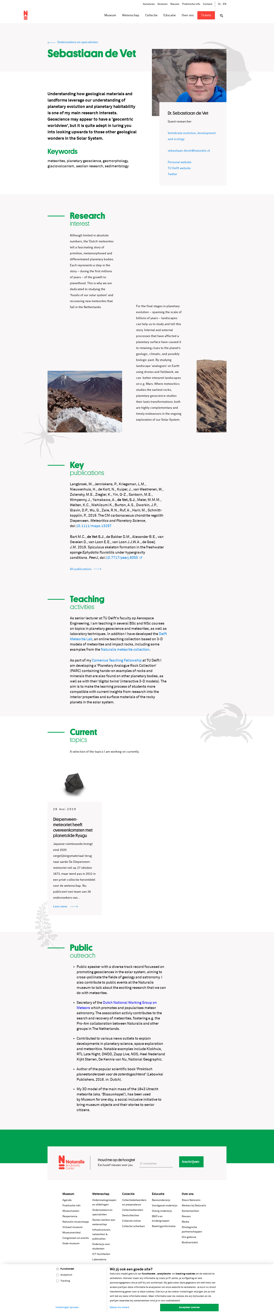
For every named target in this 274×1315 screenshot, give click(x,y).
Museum (68, 1194)
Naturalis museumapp (75, 1222)
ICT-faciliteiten (101, 1254)
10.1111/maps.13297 (93, 526)
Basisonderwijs (161, 1200)
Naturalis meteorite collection (125, 649)
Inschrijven (190, 1162)
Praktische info (191, 4)
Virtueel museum (72, 1227)
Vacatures (149, 4)
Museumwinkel (71, 1232)
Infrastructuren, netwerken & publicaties (101, 1234)
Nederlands (220, 4)
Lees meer (60, 906)
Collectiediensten (132, 1210)
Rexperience (69, 1216)
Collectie (128, 1194)
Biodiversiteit (190, 1242)
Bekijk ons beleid (119, 1307)
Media (185, 1222)
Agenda (67, 1200)
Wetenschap (100, 1194)
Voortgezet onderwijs (164, 1205)
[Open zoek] (222, 15)
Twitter (172, 174)
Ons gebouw (189, 1237)
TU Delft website (179, 168)
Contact (207, 4)
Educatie (158, 1194)
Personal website (179, 162)
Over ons (187, 1194)
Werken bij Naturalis (194, 1205)
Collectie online (131, 1221)
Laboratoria (99, 1259)
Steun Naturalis (191, 1200)
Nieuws (174, 4)
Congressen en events (75, 1238)
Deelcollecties (130, 1215)
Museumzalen (70, 1211)
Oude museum (70, 1243)
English (224, 4)
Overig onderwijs (162, 1211)
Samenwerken (190, 1211)
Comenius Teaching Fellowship (117, 660)
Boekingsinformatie (164, 1226)
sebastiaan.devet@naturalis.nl (189, 150)
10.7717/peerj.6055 (122, 558)
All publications (81, 569)
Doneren (163, 4)
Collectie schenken (133, 1226)
